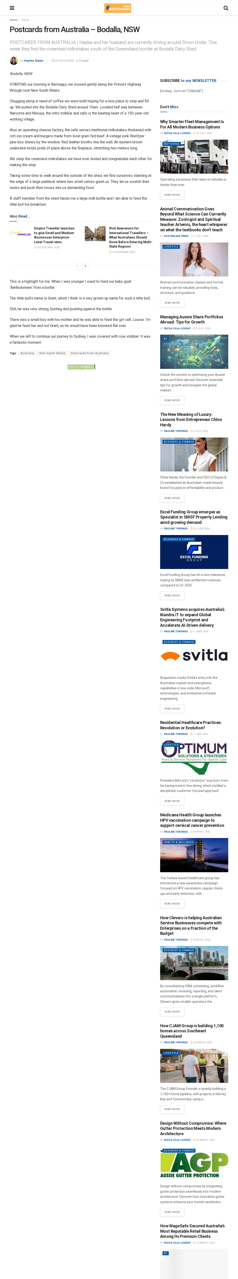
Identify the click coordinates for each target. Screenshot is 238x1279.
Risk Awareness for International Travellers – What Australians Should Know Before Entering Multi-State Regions (130, 237)
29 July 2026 (203, 133)
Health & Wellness (179, 842)
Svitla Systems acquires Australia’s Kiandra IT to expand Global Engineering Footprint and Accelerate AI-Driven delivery (192, 617)
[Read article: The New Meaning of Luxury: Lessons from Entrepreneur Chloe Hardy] (194, 455)
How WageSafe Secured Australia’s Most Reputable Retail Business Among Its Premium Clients (192, 1231)
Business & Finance (179, 441)
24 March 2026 (202, 1042)
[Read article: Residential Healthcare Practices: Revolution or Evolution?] (194, 757)
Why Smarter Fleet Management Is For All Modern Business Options (192, 124)
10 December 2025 (123, 252)
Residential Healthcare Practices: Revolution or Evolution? (191, 725)
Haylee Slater (34, 60)
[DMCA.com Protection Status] (81, 366)
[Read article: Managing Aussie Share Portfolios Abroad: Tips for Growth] (194, 352)
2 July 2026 (203, 328)
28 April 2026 (201, 831)
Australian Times (176, 236)
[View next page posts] (85, 266)
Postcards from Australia (90, 353)
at (165, 338)
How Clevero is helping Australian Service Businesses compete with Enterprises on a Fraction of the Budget (191, 925)
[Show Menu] (12, 8)
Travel (25, 20)
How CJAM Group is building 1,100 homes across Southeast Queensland (192, 1031)
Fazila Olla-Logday (177, 133)
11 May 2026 (200, 631)
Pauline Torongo (176, 431)
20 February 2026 (48, 247)
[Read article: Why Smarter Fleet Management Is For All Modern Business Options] (194, 157)
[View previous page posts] (77, 266)
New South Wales (53, 353)
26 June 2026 (201, 528)
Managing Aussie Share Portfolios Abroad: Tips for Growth (191, 319)
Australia (27, 353)
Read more (175, 193)
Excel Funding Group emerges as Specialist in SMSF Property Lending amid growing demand (194, 517)
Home (13, 20)
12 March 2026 (205, 1242)
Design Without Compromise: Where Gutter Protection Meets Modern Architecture (193, 1128)
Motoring (171, 143)
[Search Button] (226, 8)
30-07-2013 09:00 (62, 60)
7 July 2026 (200, 236)
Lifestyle (171, 246)
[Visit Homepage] (117, 8)
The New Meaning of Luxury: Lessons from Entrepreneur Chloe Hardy (191, 419)
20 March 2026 (205, 1139)
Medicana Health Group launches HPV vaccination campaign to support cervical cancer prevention (192, 820)
